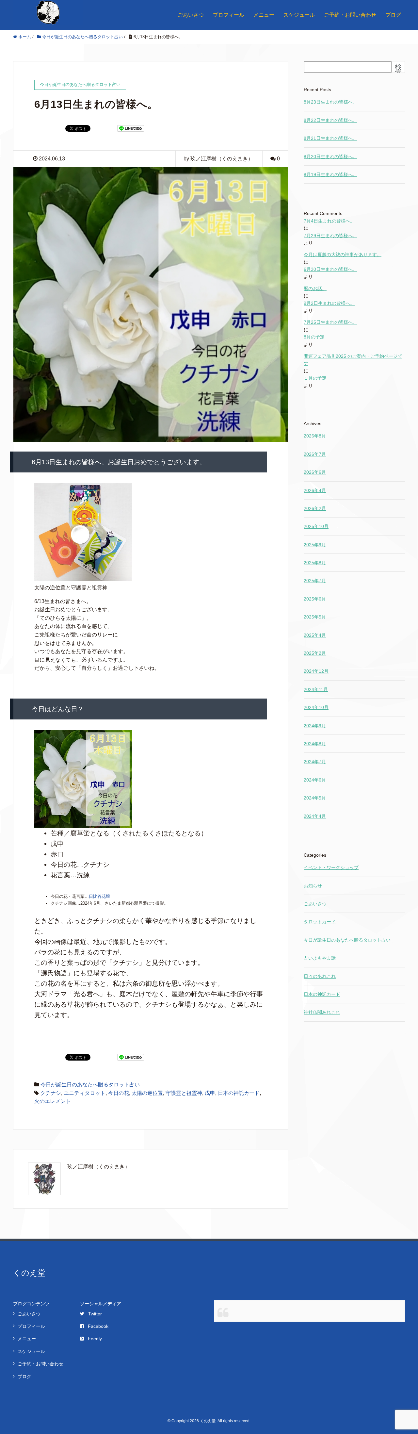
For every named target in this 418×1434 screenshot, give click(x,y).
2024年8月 (315, 743)
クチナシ (50, 1093)
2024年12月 (316, 671)
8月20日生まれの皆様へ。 (330, 156)
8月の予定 (314, 336)
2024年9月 (315, 725)
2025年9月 (315, 544)
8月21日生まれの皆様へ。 (330, 138)
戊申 (210, 1093)
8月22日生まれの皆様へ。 (330, 120)
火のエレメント (52, 1101)
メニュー (263, 15)
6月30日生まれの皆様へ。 (330, 269)
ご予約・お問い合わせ (350, 15)
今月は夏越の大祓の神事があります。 (342, 254)
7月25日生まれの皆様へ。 (330, 322)
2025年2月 (315, 653)
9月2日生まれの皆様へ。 (329, 303)
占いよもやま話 (320, 958)
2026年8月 (315, 435)
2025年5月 (315, 616)
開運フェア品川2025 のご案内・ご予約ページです (353, 360)
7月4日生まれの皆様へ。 (329, 220)
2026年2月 (315, 508)
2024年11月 (316, 689)
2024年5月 (315, 797)
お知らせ (313, 885)
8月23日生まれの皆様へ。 (330, 102)
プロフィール (228, 15)
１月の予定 (315, 378)
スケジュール (299, 15)
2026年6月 (315, 472)
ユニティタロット (84, 1093)
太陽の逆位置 (147, 1093)
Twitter (95, 1313)
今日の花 (118, 1093)
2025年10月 (316, 526)
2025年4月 (315, 635)
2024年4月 (315, 816)
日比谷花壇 (99, 896)
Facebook (98, 1326)
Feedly (95, 1338)
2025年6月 (315, 599)
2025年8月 (315, 562)
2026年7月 (315, 454)
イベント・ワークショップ (331, 867)
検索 (398, 69)
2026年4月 (315, 490)
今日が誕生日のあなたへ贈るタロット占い (90, 1084)
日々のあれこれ (320, 976)
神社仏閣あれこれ (322, 1012)
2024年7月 (315, 761)
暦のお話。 (315, 288)
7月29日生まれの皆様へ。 (330, 235)
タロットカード (320, 921)
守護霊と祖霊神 (184, 1093)
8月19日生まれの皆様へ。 (330, 174)
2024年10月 (316, 707)
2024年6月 (315, 780)
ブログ (393, 15)
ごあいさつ (191, 15)
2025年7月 (315, 580)
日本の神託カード (239, 1093)
